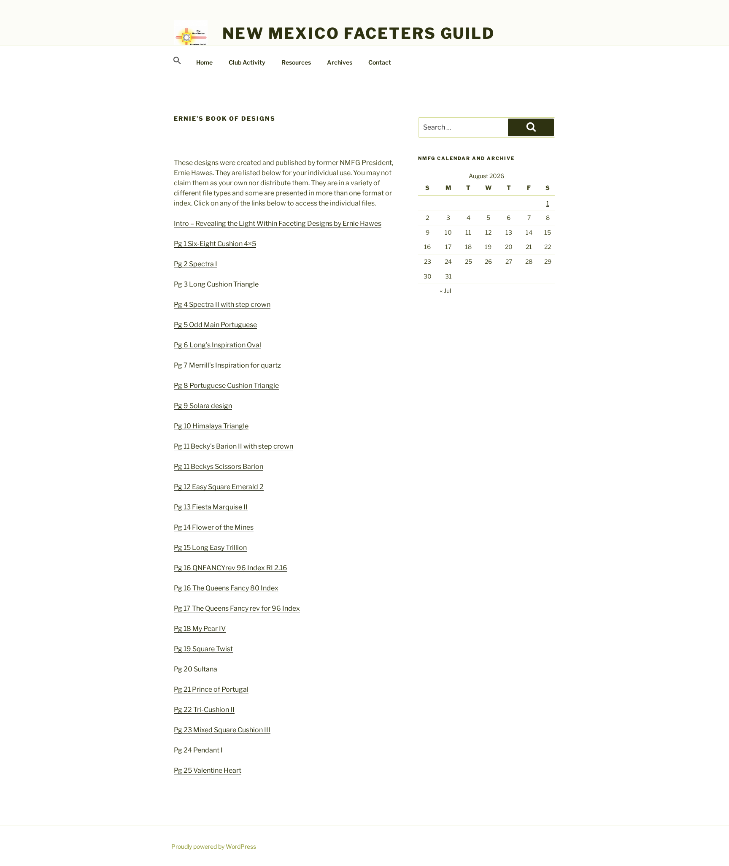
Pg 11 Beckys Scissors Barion (218, 467)
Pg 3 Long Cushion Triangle (216, 284)
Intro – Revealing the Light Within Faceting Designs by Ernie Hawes (277, 223)
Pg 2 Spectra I (195, 264)
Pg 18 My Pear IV (200, 629)
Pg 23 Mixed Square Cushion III (222, 730)
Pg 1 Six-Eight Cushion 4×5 (215, 244)
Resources (296, 62)
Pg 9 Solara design (203, 406)
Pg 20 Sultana (195, 669)
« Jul (445, 290)
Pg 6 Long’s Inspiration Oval (217, 345)
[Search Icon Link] (177, 60)
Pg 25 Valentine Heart (207, 770)
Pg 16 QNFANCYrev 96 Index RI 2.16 (230, 568)
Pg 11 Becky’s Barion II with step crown (233, 446)
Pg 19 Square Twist (203, 649)
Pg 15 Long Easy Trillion (210, 548)
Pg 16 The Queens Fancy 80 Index (226, 588)
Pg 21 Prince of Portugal (211, 689)
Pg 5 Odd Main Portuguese (215, 325)
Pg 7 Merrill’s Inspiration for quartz (227, 365)
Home (204, 62)
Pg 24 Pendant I (198, 750)
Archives (339, 62)
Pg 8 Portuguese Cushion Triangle (226, 386)
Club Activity (247, 62)
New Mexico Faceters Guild (358, 33)
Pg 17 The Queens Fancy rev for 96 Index (237, 608)
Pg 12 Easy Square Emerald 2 (219, 487)
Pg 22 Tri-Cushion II (204, 710)
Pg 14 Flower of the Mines (214, 527)
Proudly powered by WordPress (213, 846)
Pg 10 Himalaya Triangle (211, 426)
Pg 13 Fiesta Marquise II (211, 507)
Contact (379, 62)
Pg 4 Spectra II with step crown (222, 304)
